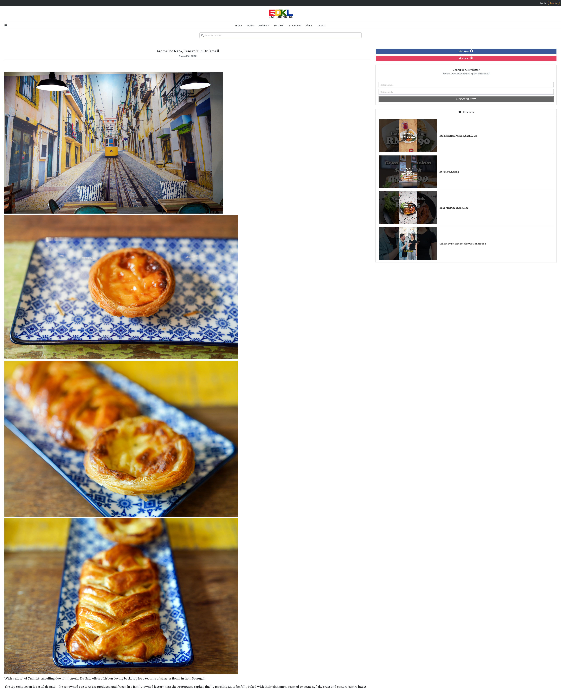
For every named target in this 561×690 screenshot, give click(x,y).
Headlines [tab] (468, 111)
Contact (321, 25)
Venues (250, 25)
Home (238, 25)
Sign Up (554, 3)
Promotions (294, 25)
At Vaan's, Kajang (449, 171)
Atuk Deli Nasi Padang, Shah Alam (458, 135)
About (309, 25)
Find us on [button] (464, 51)
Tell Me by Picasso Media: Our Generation (462, 243)
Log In (543, 3)
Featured (279, 25)
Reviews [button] (263, 25)
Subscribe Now (466, 99)
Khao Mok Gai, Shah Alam (453, 207)
